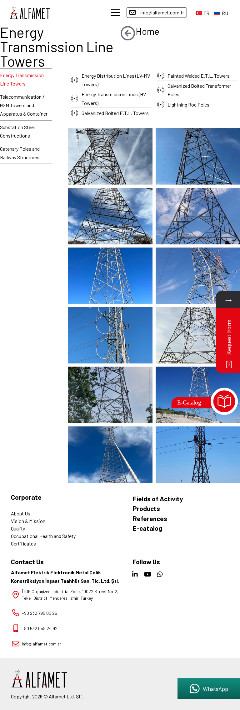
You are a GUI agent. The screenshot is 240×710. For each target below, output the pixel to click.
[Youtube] (147, 574)
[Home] (128, 33)
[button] (115, 12)
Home (147, 31)
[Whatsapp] (160, 574)
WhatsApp (215, 688)
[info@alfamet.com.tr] (132, 12)
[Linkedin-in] (135, 574)
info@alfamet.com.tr (162, 12)
